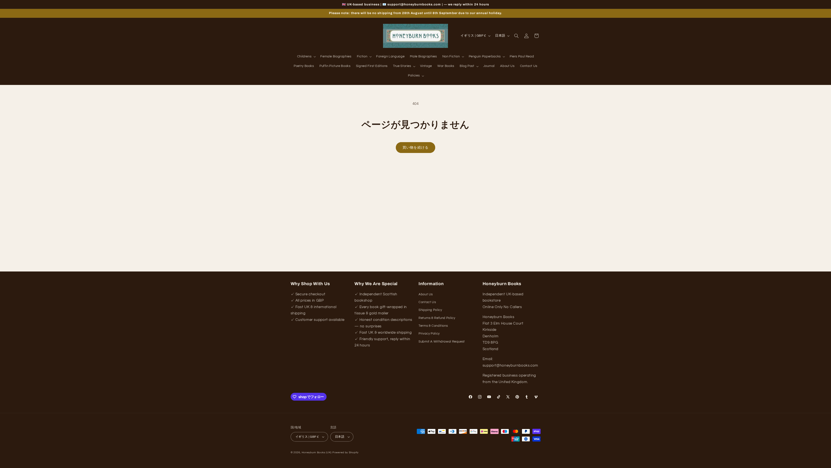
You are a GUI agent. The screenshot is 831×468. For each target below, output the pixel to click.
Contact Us (427, 302)
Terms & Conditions (433, 325)
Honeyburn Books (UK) (317, 452)
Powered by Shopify (345, 452)
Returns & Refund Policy (437, 318)
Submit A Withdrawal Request (442, 341)
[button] (306, 57)
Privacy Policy (429, 333)
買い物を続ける (415, 147)
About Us (426, 294)
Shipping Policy (430, 310)
